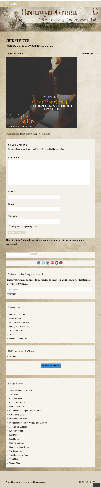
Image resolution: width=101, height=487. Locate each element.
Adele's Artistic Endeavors (20, 390)
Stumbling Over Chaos (19, 447)
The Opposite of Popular (20, 455)
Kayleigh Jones (16, 431)
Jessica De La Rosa (18, 427)
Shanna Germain (16, 443)
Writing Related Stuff (18, 339)
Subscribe (11, 295)
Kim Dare (13, 435)
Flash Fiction (15, 318)
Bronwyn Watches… (18, 314)
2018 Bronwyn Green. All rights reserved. (26, 482)
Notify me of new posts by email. (24, 226)
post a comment (43, 134)
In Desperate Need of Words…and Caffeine (28, 423)
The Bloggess (15, 451)
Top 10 (12, 334)
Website (12, 216)
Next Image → (88, 53)
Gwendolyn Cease (17, 415)
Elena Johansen (16, 406)
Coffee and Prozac (17, 402)
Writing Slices (15, 463)
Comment (13, 157)
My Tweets (11, 356)
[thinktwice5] (41, 127)
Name (12, 192)
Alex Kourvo (14, 394)
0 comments (46, 46)
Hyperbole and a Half (18, 419)
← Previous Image (14, 53)
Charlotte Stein (15, 398)
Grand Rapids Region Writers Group (25, 411)
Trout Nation (14, 459)
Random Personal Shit (19, 322)
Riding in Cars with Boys (20, 326)
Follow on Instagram (52, 365)
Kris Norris (14, 439)
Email (12, 204)
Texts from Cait (15, 330)
